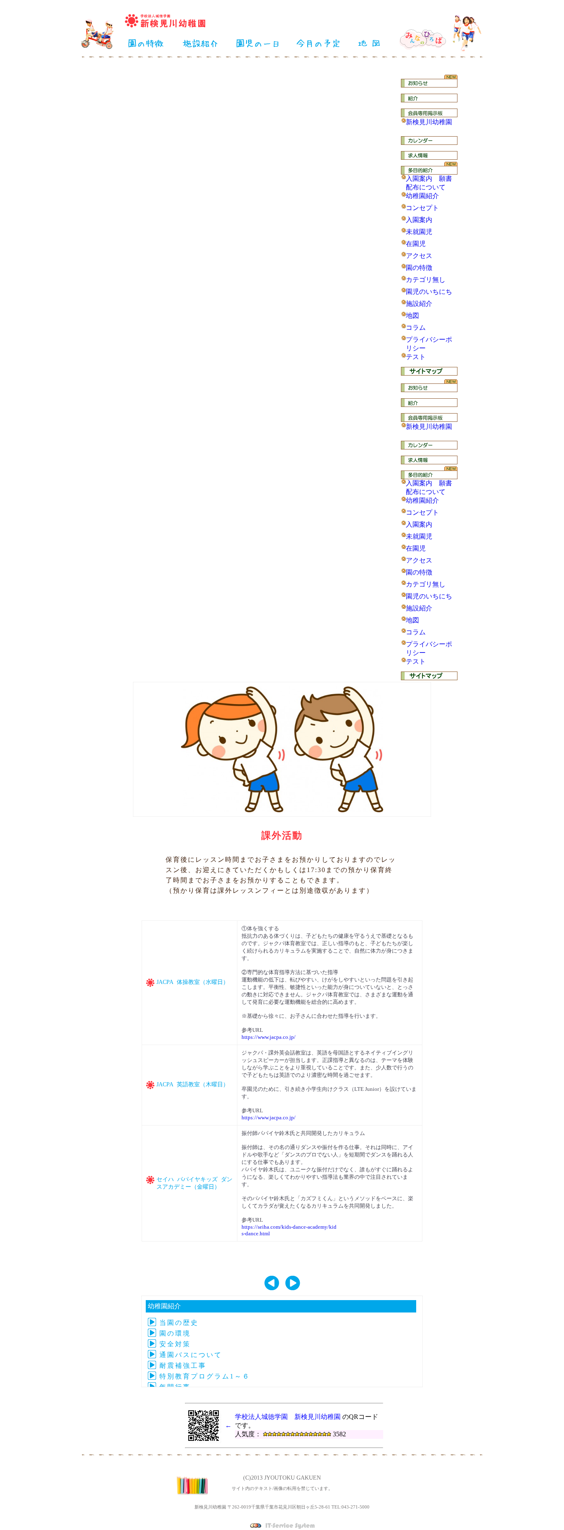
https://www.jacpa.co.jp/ (269, 1037)
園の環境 (175, 1333)
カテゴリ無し (426, 279)
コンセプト (422, 207)
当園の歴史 (179, 1322)
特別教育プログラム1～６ (204, 1376)
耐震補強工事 (182, 1365)
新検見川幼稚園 (429, 121)
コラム (416, 327)
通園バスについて (190, 1354)
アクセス (419, 255)
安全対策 (175, 1344)
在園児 (416, 243)
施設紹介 (419, 303)
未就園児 (419, 231)
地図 (412, 315)
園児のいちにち (429, 291)
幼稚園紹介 (422, 195)
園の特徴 (419, 267)
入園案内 (419, 219)
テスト (416, 356)
